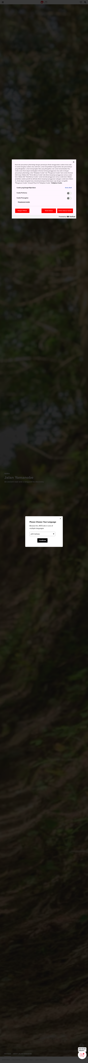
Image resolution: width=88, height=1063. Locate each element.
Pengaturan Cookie (24, 202)
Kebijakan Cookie (56, 183)
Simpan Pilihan (22, 210)
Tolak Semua (49, 210)
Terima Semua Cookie (65, 210)
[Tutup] (73, 162)
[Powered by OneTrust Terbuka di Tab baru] (67, 217)
